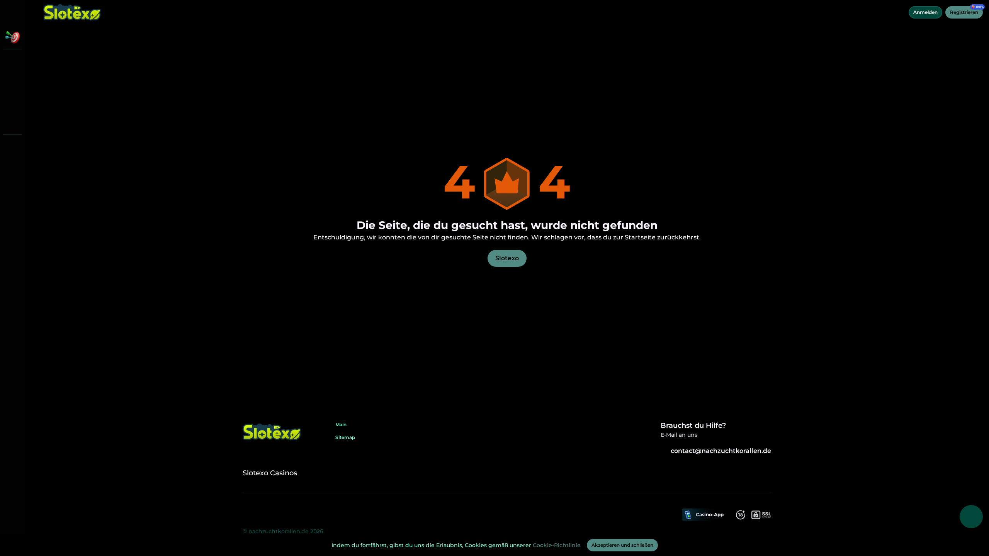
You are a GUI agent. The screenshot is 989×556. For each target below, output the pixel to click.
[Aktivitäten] (12, 37)
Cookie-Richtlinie (557, 545)
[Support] (12, 146)
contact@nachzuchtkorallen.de (721, 450)
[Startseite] (72, 12)
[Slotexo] (12, 62)
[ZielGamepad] (12, 122)
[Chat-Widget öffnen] (971, 516)
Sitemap (345, 437)
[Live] (12, 82)
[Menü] (35, 12)
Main (341, 424)
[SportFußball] (12, 102)
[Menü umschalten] (12, 12)
